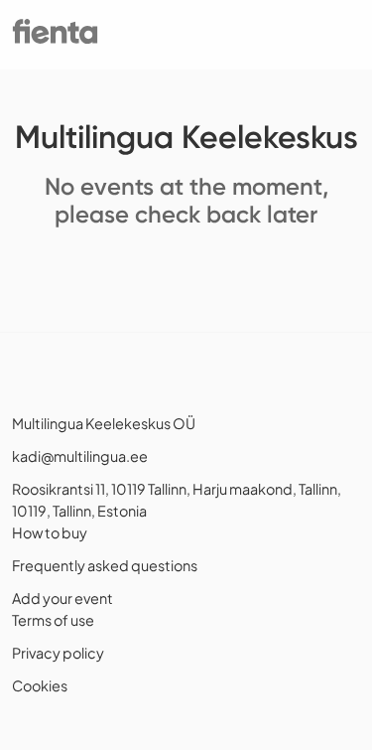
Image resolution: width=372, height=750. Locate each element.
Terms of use (53, 620)
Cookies (39, 685)
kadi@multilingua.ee (80, 456)
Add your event (62, 598)
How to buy (49, 532)
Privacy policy (58, 653)
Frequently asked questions (104, 565)
